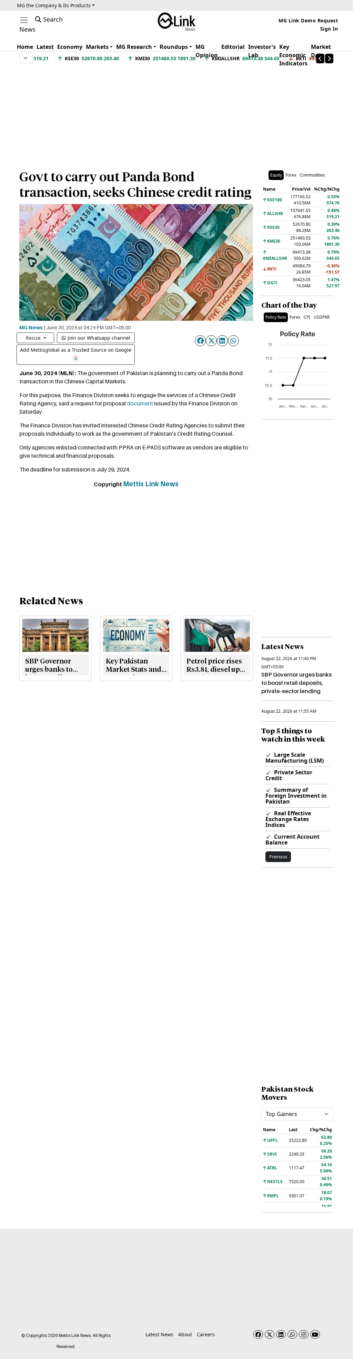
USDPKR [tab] (322, 317)
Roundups (174, 47)
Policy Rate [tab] (275, 317)
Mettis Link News (151, 484)
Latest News (159, 1334)
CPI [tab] (307, 317)
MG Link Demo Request (308, 20)
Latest (45, 47)
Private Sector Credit (288, 775)
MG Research (134, 47)
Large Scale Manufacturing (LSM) (294, 757)
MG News (31, 327)
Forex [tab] (290, 175)
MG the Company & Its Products (54, 5)
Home (25, 47)
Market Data (321, 51)
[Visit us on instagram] (304, 1334)
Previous (278, 856)
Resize (34, 338)
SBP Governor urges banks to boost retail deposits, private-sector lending (296, 682)
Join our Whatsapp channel (99, 338)
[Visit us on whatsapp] (292, 1334)
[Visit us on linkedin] (281, 1334)
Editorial (233, 47)
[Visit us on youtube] (315, 1334)
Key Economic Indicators (293, 55)
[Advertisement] (176, 113)
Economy (69, 47)
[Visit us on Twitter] (269, 1334)
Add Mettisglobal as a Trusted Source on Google (75, 350)
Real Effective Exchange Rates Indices (288, 819)
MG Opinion (206, 51)
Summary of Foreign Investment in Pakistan (296, 795)
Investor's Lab (262, 51)
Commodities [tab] (312, 175)
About (185, 1334)
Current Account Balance (292, 839)
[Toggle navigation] (24, 20)
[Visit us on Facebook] (258, 1334)
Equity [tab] (276, 175)
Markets (97, 47)
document (140, 403)
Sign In (329, 28)
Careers (206, 1334)
